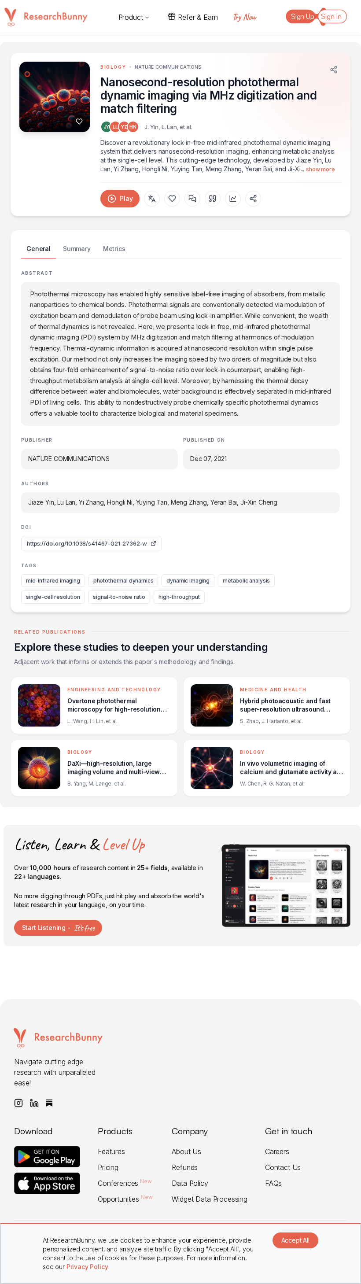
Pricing (108, 1167)
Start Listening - (58, 928)
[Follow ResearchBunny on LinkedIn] (34, 1103)
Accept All (295, 1240)
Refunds (185, 1167)
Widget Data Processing (209, 1199)
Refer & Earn (197, 17)
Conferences (125, 1183)
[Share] (334, 69)
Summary (77, 248)
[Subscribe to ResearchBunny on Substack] (49, 1103)
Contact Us (283, 1167)
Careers (277, 1151)
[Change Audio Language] (152, 199)
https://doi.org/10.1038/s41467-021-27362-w (87, 543)
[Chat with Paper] (192, 199)
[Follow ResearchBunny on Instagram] (18, 1103)
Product (130, 17)
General (38, 248)
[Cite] (213, 199)
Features (111, 1151)
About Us (186, 1151)
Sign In (331, 16)
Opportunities (125, 1199)
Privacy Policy (87, 1266)
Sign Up (302, 16)
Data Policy (190, 1183)
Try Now (244, 16)
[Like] (79, 121)
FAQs (273, 1183)
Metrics (114, 248)
